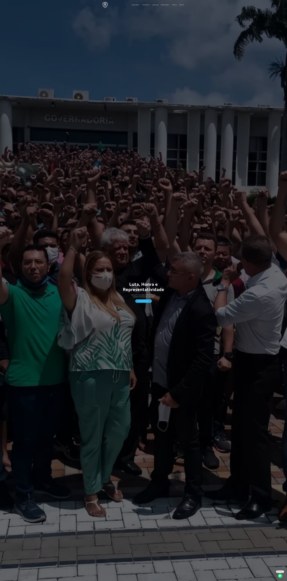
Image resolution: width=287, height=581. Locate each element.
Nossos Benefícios (143, 301)
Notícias (174, 5)
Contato (181, 5)
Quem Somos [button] (135, 5)
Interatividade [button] (165, 5)
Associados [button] (145, 5)
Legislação (155, 5)
